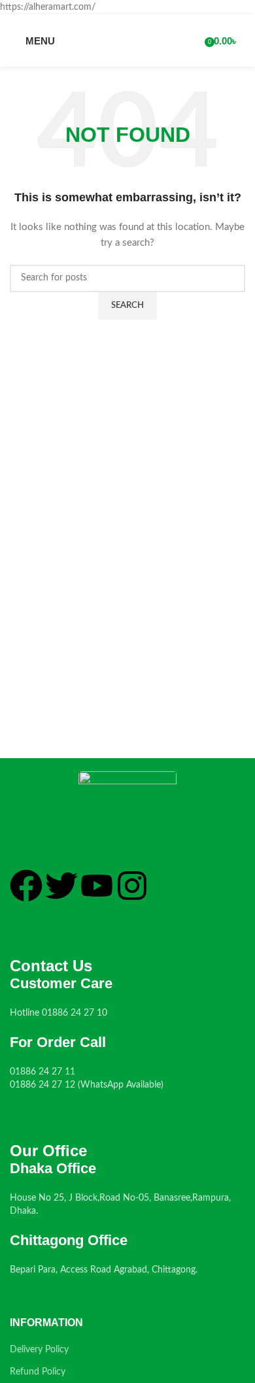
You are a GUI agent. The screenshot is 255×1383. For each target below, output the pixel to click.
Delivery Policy (39, 1349)
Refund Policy (37, 1371)
